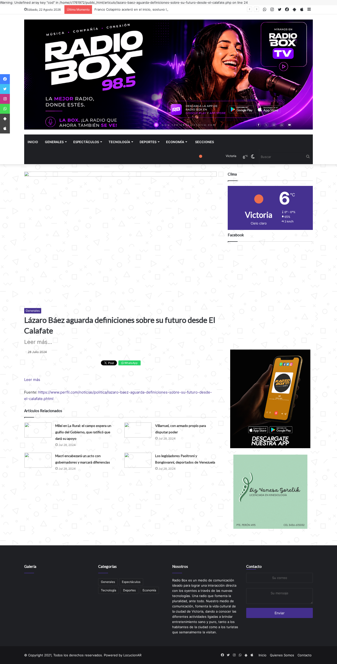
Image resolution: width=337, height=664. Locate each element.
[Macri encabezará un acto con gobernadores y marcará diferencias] (38, 460)
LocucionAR (132, 655)
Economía (175, 142)
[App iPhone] (5, 128)
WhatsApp (131, 363)
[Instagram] (5, 99)
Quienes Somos (282, 655)
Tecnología (119, 142)
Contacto (254, 566)
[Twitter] (5, 89)
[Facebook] (5, 79)
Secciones (204, 142)
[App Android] (5, 119)
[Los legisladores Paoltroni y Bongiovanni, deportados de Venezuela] (137, 460)
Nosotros (180, 566)
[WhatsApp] (5, 109)
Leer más (32, 379)
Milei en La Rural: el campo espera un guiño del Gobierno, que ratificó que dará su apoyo (83, 432)
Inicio (33, 142)
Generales (54, 142)
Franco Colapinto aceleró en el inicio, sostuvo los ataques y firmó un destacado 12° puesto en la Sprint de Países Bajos (186, 9)
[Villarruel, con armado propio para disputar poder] (137, 430)
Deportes (148, 142)
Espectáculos (86, 142)
